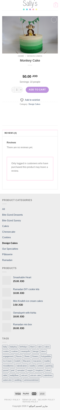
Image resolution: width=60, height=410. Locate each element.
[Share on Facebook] (22, 110)
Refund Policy (30, 402)
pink (12, 370)
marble (47, 361)
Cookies (6, 237)
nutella (32, 366)
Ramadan (7, 260)
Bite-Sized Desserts (12, 215)
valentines (48, 375)
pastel (5, 370)
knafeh (17, 361)
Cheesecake (8, 232)
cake (40, 347)
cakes (47, 347)
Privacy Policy (12, 400)
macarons (37, 361)
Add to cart (37, 89)
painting (49, 366)
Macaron (26, 361)
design (35, 351)
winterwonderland (31, 380)
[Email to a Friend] (32, 110)
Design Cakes (34, 56)
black (32, 347)
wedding (17, 380)
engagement (8, 356)
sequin (30, 370)
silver (48, 370)
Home (21, 56)
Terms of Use (29, 400)
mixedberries (8, 366)
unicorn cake (35, 375)
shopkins (39, 370)
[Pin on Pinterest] (38, 110)
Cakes (5, 226)
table (5, 375)
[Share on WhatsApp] (16, 110)
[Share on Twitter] (27, 110)
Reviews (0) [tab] (11, 133)
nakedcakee (22, 366)
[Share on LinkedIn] (43, 110)
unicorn (24, 375)
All (3, 209)
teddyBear (14, 375)
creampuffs (25, 351)
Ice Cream (7, 361)
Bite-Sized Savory (11, 220)
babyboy (13, 347)
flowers (35, 356)
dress (43, 351)
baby (5, 347)
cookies (14, 351)
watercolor (7, 380)
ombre (40, 366)
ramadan (20, 370)
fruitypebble (46, 356)
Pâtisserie (7, 254)
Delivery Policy (46, 400)
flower (27, 356)
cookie (6, 351)
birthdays (24, 347)
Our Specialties (10, 249)
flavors (19, 356)
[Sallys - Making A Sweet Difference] (30, 5)
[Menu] (4, 5)
